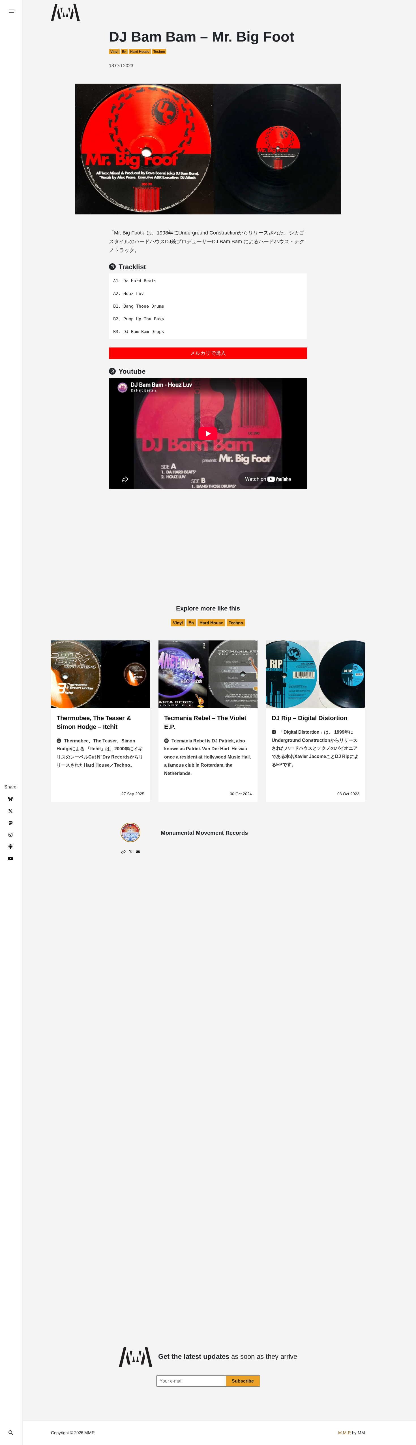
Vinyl (114, 52)
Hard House (139, 52)
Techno (159, 52)
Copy (298, 279)
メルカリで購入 (208, 353)
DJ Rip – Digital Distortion (309, 718)
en (124, 52)
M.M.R (344, 1432)
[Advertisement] (208, 531)
